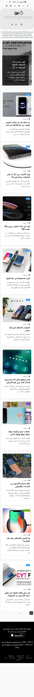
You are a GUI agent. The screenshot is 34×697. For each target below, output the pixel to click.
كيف (24, 59)
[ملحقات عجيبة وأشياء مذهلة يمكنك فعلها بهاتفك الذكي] (17, 414)
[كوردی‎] (20, 35)
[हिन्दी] (19, 34)
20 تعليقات (25, 376)
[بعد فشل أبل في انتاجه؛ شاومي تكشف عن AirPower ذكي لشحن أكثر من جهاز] (17, 104)
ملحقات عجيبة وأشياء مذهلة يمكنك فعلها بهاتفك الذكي (19, 433)
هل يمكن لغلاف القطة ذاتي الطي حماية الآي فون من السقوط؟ (17, 594)
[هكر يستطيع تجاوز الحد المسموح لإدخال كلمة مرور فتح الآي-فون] (17, 362)
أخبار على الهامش (20, 656)
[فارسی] (15, 35)
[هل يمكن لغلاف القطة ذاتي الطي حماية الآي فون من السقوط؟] (17, 575)
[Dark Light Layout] (12, 25)
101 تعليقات (25, 171)
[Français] (3, 32)
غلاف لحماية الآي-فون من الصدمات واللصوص (20, 485)
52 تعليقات (25, 275)
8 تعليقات (25, 428)
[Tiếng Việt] (4, 37)
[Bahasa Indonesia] (12, 34)
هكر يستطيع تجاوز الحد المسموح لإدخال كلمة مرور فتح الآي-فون (17, 381)
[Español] (24, 37)
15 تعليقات (25, 324)
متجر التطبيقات (11, 656)
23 (20, 613)
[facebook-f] (27, 5)
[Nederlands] (19, 32)
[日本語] (29, 35)
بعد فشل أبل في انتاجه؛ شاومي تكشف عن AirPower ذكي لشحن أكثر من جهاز (17, 124)
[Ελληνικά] (23, 34)
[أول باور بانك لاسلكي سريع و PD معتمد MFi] (17, 208)
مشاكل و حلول (12, 658)
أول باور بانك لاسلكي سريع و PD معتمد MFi (17, 228)
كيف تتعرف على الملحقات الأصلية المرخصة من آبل (18, 64)
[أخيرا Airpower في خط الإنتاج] (17, 260)
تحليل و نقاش (26, 510)
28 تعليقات (25, 119)
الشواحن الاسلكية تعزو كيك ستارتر (19, 329)
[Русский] (30, 37)
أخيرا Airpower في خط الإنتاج (18, 278)
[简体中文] (26, 32)
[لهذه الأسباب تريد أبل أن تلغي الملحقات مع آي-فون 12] (17, 156)
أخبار (28, 94)
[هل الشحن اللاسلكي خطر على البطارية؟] (17, 520)
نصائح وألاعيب (20, 658)
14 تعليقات (25, 223)
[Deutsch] (29, 34)
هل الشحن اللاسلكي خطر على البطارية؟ (18, 539)
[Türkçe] (19, 37)
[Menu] (21, 24)
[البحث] (16, 24)
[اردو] (9, 37)
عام (28, 404)
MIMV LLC (29, 645)
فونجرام (18, 659)
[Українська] (14, 37)
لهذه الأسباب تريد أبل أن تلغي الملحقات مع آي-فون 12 (18, 176)
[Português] (5, 35)
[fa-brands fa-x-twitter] (23, 5)
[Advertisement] (17, 680)
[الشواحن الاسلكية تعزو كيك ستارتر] (17, 310)
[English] (13, 32)
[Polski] (10, 35)
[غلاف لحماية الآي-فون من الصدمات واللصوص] (17, 466)
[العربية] (31, 32)
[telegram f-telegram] (19, 5)
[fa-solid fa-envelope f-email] (6, 5)
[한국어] (24, 35)
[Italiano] (4, 34)
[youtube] (10, 5)
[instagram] (15, 5)
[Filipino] (8, 32)
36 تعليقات (25, 535)
